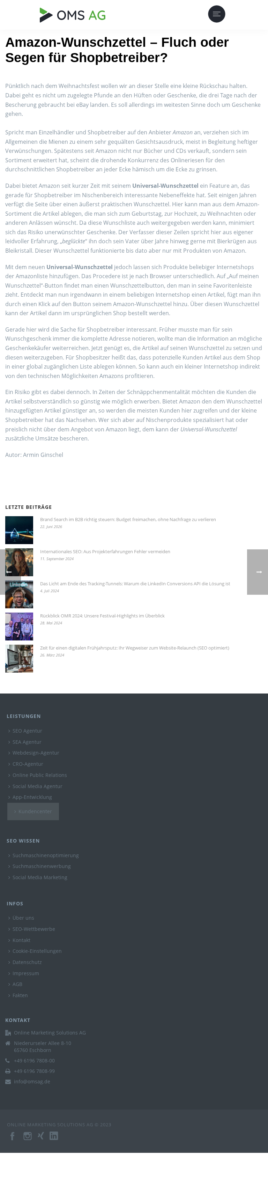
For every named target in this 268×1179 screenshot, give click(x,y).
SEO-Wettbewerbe (34, 929)
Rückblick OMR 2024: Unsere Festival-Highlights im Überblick (102, 616)
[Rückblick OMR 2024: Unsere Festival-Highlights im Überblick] (19, 626)
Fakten (20, 995)
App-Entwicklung (32, 797)
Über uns (23, 917)
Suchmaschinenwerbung (42, 866)
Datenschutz (27, 962)
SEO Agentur (27, 730)
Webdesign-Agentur (36, 752)
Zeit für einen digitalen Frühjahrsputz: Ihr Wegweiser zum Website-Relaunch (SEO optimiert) (134, 648)
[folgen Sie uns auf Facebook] (13, 1139)
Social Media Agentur (37, 786)
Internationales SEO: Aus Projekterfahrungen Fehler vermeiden (105, 551)
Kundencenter (35, 811)
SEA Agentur (27, 742)
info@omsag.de (32, 1081)
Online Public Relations (40, 775)
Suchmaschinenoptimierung (46, 855)
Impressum (26, 973)
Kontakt (21, 940)
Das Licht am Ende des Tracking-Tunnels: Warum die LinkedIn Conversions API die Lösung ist (135, 583)
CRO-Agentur (28, 764)
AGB (17, 984)
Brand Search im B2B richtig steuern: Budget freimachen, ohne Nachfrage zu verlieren (128, 519)
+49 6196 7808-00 (34, 1061)
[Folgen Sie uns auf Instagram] (28, 1139)
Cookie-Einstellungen (37, 951)
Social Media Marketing (40, 877)
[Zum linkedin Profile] (57, 1139)
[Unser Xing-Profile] (44, 1139)
